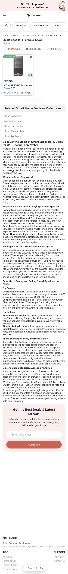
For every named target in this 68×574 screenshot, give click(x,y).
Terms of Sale (10, 565)
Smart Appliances (13, 136)
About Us (7, 556)
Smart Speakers (12, 116)
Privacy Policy (10, 569)
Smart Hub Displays (14, 126)
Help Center (59, 556)
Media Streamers (13, 121)
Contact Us (59, 560)
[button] (34, 5)
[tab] (13, 49)
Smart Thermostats (14, 131)
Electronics (16, 35)
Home (5, 35)
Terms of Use (10, 560)
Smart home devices (35, 35)
